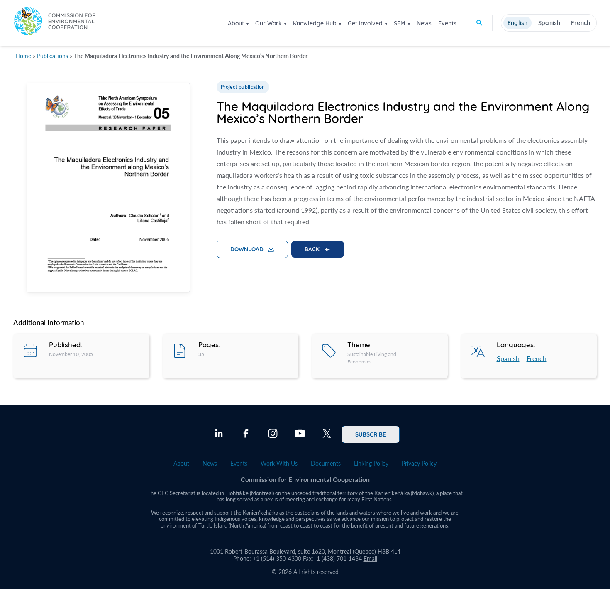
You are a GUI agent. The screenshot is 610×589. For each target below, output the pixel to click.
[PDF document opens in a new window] (108, 189)
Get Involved (365, 23)
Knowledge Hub (315, 23)
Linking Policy (371, 463)
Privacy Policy (419, 463)
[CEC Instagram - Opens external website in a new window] (272, 434)
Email (370, 558)
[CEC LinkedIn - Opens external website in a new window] (218, 434)
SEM (399, 23)
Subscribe (370, 434)
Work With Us (279, 463)
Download (247, 249)
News (424, 23)
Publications (52, 56)
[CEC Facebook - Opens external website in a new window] (245, 434)
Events (447, 23)
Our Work (268, 23)
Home (23, 56)
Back (312, 249)
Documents (326, 463)
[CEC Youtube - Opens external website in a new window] (299, 434)
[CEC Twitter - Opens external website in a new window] (326, 434)
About (236, 23)
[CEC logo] (54, 22)
